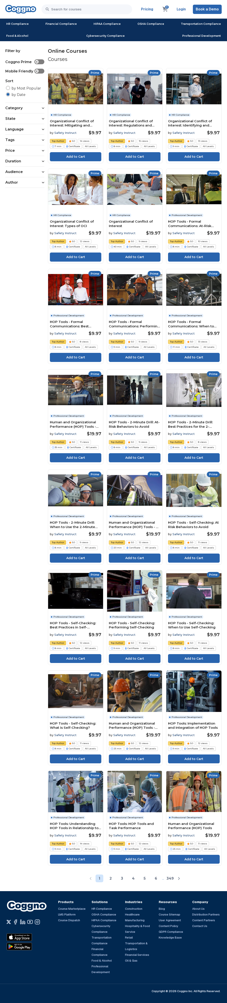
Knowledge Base (170, 937)
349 (170, 878)
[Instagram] (37, 922)
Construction (133, 909)
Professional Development (201, 35)
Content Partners (203, 920)
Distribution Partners (206, 914)
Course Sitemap (169, 914)
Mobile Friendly (21, 71)
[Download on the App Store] (29, 937)
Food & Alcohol (17, 35)
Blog (162, 909)
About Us (198, 909)
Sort (9, 81)
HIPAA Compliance (107, 23)
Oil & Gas (131, 960)
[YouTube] (30, 922)
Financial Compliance (61, 23)
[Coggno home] (20, 9)
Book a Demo (207, 9)
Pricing (147, 9)
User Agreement (170, 920)
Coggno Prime (21, 62)
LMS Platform (67, 914)
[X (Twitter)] (9, 922)
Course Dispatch (69, 920)
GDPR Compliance (171, 932)
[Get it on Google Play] (29, 946)
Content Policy (168, 926)
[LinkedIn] (22, 922)
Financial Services (137, 955)
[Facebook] (15, 922)
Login (181, 9)
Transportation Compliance (201, 23)
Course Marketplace (72, 909)
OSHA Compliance (150, 23)
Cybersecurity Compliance (105, 35)
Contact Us (199, 926)
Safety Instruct (65, 132)
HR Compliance (17, 23)
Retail (129, 937)
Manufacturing (135, 920)
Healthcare (132, 914)
